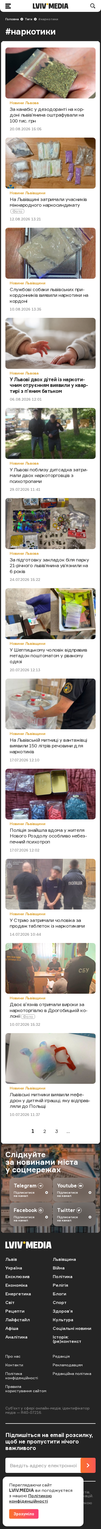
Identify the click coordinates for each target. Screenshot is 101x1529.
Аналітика (16, 1337)
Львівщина (64, 1259)
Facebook (25, 1210)
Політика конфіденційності (21, 1375)
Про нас (12, 1356)
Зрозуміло (23, 1513)
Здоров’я (63, 1311)
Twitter (66, 1210)
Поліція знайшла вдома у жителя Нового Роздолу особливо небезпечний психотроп (48, 835)
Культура (63, 1319)
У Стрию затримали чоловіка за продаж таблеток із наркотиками (47, 923)
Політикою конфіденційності (30, 1498)
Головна (12, 19)
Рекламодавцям (68, 1365)
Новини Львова (24, 102)
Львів (11, 1259)
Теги (28, 19)
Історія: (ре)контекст (67, 1339)
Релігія (60, 1285)
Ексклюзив (17, 1276)
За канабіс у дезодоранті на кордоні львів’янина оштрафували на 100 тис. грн (47, 115)
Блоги (59, 1293)
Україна (13, 1268)
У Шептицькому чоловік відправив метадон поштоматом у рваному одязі (48, 655)
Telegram (25, 1186)
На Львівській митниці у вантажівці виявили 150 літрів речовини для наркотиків (48, 745)
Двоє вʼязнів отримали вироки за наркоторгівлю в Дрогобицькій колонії (49, 1010)
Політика (62, 1276)
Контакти (14, 1365)
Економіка (16, 1285)
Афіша (11, 1328)
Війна (59, 1268)
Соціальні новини (72, 1328)
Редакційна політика (72, 1373)
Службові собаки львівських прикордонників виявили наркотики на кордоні (49, 295)
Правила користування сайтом (25, 1388)
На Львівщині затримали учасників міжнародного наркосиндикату (48, 202)
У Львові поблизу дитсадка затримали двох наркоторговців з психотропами (49, 475)
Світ (10, 1302)
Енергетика (18, 1293)
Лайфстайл (17, 1319)
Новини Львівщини (27, 192)
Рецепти (15, 1311)
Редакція (61, 1356)
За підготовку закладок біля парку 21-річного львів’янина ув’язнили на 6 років (49, 565)
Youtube (67, 1186)
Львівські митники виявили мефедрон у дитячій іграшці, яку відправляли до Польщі (50, 1100)
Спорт (60, 1302)
